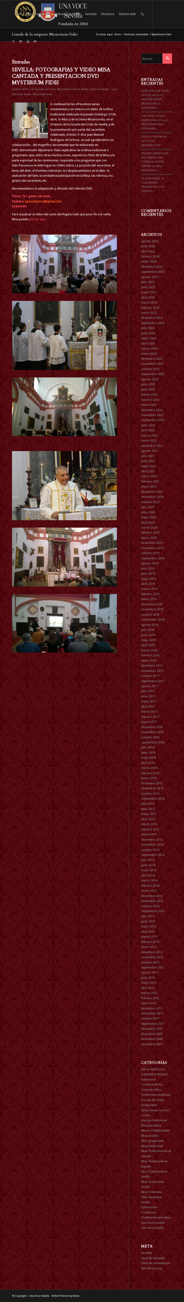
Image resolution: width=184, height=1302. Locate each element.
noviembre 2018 (152, 609)
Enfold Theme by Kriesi (66, 1295)
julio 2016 (147, 747)
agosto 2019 (149, 563)
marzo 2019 (149, 589)
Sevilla (145, 1202)
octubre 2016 (150, 737)
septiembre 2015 (152, 798)
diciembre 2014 (151, 839)
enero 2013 (149, 947)
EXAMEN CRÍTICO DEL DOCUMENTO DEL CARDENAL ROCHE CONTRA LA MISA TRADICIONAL (154, 161)
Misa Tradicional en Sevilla (72, 89)
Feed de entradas (153, 1258)
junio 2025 (148, 287)
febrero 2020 (150, 532)
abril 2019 (148, 584)
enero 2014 (149, 890)
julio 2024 (147, 328)
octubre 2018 (150, 614)
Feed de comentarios (155, 1263)
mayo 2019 (148, 579)
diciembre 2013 (151, 896)
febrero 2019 (150, 594)
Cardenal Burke (151, 1084)
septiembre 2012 (152, 967)
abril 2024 (148, 343)
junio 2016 (148, 752)
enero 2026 (149, 261)
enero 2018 (149, 660)
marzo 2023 (149, 394)
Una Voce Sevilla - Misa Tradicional (32, 94)
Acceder (146, 1253)
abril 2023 (148, 389)
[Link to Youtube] (27, 41)
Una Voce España (153, 1223)
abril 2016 (148, 763)
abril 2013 (148, 931)
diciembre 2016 (151, 727)
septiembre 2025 (152, 271)
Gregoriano (149, 1105)
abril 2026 (148, 251)
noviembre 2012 (152, 957)
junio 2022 (148, 425)
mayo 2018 (148, 640)
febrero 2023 (150, 399)
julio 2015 (147, 803)
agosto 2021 (149, 451)
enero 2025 (149, 312)
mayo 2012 (148, 982)
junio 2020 (148, 512)
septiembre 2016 (152, 742)
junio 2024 (148, 333)
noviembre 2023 (152, 363)
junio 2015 (148, 809)
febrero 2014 (150, 885)
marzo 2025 (149, 302)
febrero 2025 (150, 307)
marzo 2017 (149, 711)
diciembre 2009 (151, 1034)
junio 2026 (148, 246)
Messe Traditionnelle (155, 1130)
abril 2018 (148, 645)
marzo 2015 (149, 824)
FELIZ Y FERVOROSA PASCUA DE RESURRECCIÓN (154, 141)
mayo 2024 (148, 338)
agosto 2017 (149, 686)
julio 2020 (147, 507)
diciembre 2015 (151, 783)
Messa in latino (151, 1125)
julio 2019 (147, 568)
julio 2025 (147, 282)
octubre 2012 (150, 962)
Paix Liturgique (151, 1197)
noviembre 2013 (152, 901)
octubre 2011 (150, 1018)
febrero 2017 (150, 717)
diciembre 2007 (151, 1044)
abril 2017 (148, 706)
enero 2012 (149, 1003)
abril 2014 (148, 875)
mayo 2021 (148, 466)
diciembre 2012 (151, 952)
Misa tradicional (152, 1146)
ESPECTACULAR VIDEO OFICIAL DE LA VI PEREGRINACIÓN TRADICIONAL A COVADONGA (155, 99)
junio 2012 (148, 977)
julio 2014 (147, 860)
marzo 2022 (149, 435)
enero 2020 (149, 538)
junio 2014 (148, 865)
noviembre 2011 (152, 1013)
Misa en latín (149, 1135)
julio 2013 (147, 916)
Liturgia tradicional (154, 1120)
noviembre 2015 (152, 788)
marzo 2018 (149, 650)
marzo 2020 (149, 527)
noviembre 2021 (152, 446)
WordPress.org (151, 1268)
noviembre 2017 (152, 671)
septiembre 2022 (152, 420)
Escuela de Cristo (45, 89)
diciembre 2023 (151, 358)
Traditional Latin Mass (156, 1217)
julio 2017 (147, 691)
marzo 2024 (149, 348)
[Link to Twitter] (20, 41)
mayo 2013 (148, 926)
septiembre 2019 (152, 558)
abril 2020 (148, 522)
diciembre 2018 (151, 604)
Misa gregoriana (152, 1140)
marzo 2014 (149, 880)
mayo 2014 (148, 870)
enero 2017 (149, 722)
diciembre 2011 (151, 1008)
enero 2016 (149, 778)
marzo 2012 (149, 993)
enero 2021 (149, 486)
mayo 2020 (148, 517)
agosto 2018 (149, 625)
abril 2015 (148, 819)
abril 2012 (148, 988)
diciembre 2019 (151, 543)
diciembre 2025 (151, 266)
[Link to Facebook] (13, 41)
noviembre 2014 (152, 844)
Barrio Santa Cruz (153, 1069)
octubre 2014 (150, 850)
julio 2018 (147, 630)
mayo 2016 (148, 757)
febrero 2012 (150, 998)
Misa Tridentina (151, 1192)
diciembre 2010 (151, 1028)
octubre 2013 (150, 906)
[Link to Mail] (35, 41)
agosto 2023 (149, 379)
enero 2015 (149, 834)
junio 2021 (148, 461)
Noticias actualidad (136, 34)
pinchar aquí (37, 219)
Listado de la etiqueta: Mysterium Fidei (45, 34)
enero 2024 (149, 353)
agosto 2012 (149, 972)
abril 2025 (148, 297)
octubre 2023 (150, 369)
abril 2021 (148, 471)
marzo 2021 (149, 476)
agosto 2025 (149, 277)
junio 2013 (148, 921)
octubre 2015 (150, 793)
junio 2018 (148, 635)
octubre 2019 (150, 553)
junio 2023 (148, 384)
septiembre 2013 (152, 911)
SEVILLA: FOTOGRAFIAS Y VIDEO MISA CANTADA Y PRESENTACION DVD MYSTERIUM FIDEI (61, 76)
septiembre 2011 (152, 1023)
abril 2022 (148, 430)
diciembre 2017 (151, 665)
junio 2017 (148, 696)
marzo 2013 (149, 936)
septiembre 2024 (152, 323)
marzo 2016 (149, 768)
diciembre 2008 (151, 1039)
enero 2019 (149, 599)
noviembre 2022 (152, 415)
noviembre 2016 (152, 732)
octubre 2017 (150, 676)
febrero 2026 (150, 256)
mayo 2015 (148, 814)
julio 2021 (147, 456)
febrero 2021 (150, 481)
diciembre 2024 (151, 317)
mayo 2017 (148, 701)
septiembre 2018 (152, 619)
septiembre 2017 (152, 681)
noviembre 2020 (152, 497)
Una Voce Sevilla (98, 89)
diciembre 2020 (151, 492)
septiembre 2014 (152, 855)
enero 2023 (149, 405)
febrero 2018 (150, 655)
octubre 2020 (150, 502)
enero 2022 (149, 440)
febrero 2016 (150, 773)
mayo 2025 (148, 292)
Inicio (118, 34)
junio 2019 (148, 573)
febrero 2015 (150, 829)
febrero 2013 (150, 942)
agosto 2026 (149, 241)
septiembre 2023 (152, 374)
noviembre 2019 (152, 548)
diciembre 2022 (151, 410)
